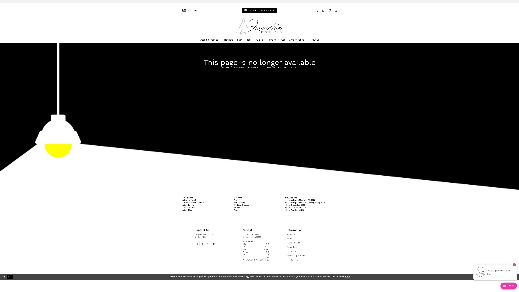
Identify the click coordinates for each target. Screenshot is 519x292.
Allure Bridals (188, 205)
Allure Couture (188, 208)
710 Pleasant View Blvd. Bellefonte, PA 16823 (253, 235)
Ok (9, 276)
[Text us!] (508, 286)
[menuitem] (191, 10)
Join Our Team (293, 260)
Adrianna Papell (189, 200)
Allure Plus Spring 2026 (295, 210)
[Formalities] (259, 26)
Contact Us (291, 251)
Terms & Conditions (295, 243)
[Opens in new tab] (197, 243)
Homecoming (239, 203)
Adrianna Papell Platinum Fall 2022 (300, 200)
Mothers (237, 208)
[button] (323, 10)
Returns (290, 239)
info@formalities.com (204, 234)
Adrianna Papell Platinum (193, 203)
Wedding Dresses (241, 205)
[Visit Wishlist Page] (329, 10)
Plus (236, 210)
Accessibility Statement (297, 256)
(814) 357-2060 (201, 237)
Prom (236, 200)
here (347, 276)
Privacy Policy (292, 247)
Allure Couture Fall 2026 (295, 208)
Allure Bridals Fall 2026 (295, 205)
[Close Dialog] (4, 276)
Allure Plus (187, 210)
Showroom (291, 234)
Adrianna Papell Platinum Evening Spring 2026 (305, 203)
